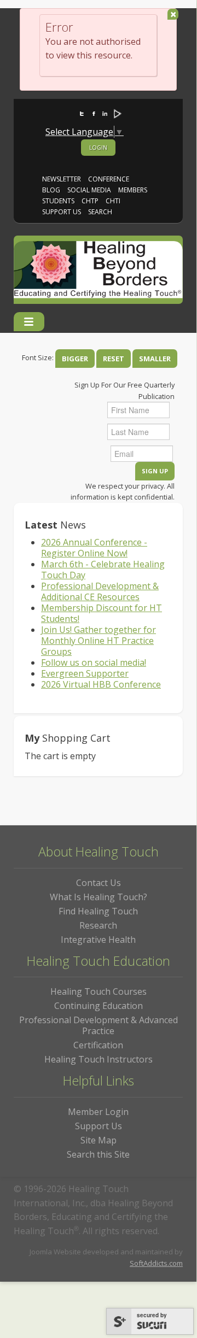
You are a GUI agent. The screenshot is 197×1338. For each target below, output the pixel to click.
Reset (113, 358)
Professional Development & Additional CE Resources (100, 591)
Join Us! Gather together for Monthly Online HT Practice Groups (98, 641)
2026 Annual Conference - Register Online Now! (94, 547)
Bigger (75, 358)
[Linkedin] (100, 108)
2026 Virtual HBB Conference (101, 684)
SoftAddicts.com (156, 1263)
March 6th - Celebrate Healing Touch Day (103, 569)
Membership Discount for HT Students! (101, 613)
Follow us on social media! (93, 662)
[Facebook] (89, 108)
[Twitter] (77, 108)
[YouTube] (112, 108)
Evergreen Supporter (85, 673)
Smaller (155, 358)
